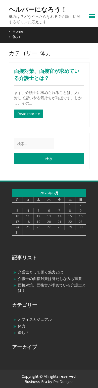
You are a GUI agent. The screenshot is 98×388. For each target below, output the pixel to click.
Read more (27, 113)
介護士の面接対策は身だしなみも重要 (50, 278)
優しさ (23, 332)
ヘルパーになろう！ (38, 9)
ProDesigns (63, 381)
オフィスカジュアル (35, 319)
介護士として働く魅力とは (40, 271)
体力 (21, 325)
